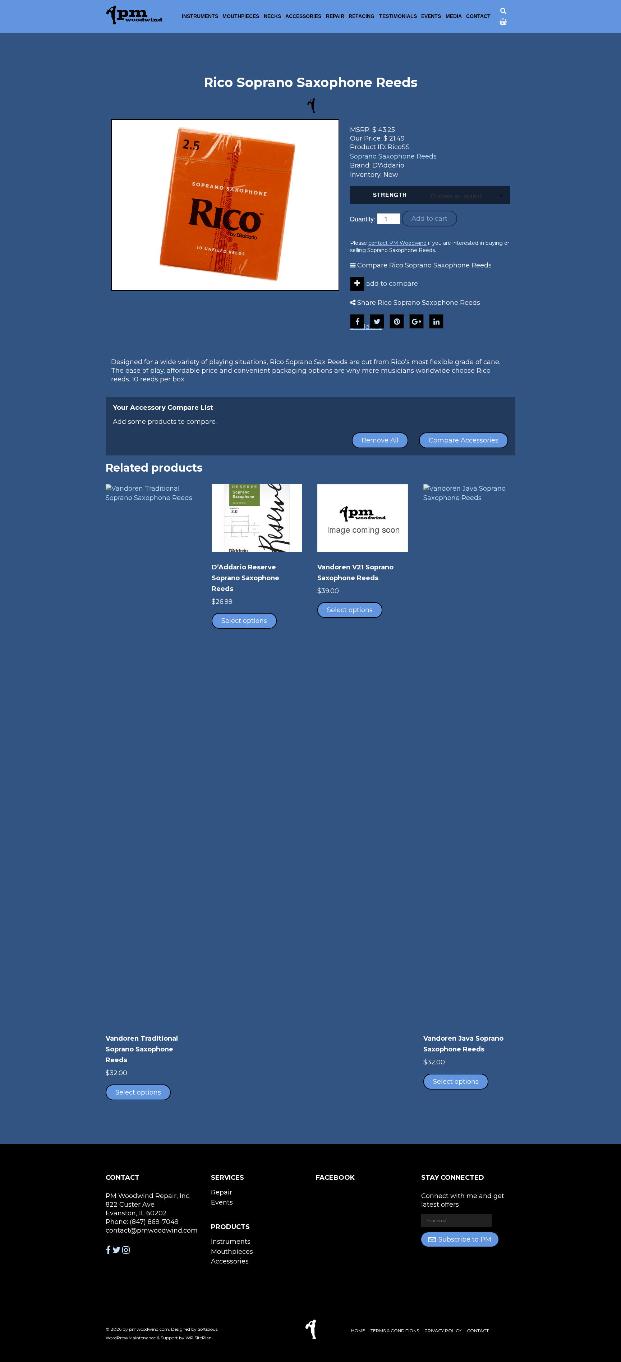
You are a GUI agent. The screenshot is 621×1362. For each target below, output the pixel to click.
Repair (335, 16)
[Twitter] (377, 321)
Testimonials (398, 16)
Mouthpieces (240, 16)
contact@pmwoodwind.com (152, 1230)
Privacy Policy (442, 1330)
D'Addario (366, 327)
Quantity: (363, 218)
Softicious (207, 1329)
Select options (138, 1092)
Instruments (200, 16)
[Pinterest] (397, 321)
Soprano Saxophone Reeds (393, 156)
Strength (390, 195)
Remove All (380, 440)
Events (431, 16)
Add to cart (429, 219)
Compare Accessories (463, 440)
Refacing (361, 16)
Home (358, 1330)
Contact (478, 16)
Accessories (303, 16)
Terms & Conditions (395, 1330)
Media (454, 16)
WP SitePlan (198, 1337)
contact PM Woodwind (397, 243)
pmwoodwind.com (149, 1329)
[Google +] (416, 321)
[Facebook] (357, 321)
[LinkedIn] (436, 321)
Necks (272, 16)
